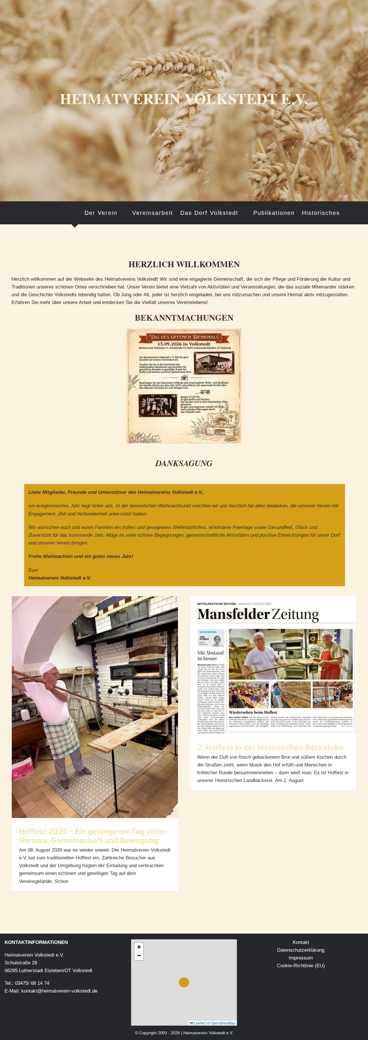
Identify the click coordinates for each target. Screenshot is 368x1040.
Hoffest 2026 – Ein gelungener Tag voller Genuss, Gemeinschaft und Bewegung (93, 836)
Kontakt (301, 942)
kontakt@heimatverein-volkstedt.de (59, 991)
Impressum (301, 958)
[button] (349, 212)
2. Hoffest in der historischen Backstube (270, 747)
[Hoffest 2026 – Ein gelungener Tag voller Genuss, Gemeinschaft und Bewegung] (95, 707)
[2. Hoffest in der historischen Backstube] (273, 665)
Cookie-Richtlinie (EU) (301, 965)
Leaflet (199, 1022)
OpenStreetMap (223, 1022)
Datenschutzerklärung (300, 950)
